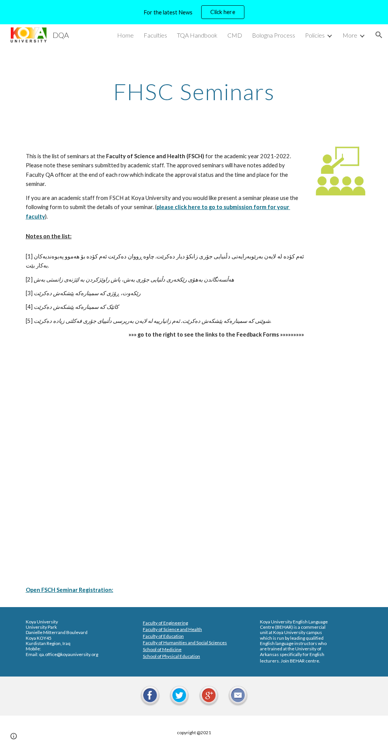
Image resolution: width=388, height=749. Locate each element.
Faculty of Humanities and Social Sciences (185, 642)
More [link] (350, 35)
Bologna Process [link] (273, 35)
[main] (194, 91)
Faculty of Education (163, 636)
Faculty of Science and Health (172, 629)
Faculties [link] (155, 35)
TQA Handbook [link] (197, 35)
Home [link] (125, 35)
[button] (379, 35)
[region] (194, 12)
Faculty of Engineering (165, 623)
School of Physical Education (171, 656)
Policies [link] (315, 35)
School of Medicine (162, 649)
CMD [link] (234, 35)
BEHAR (284, 627)
